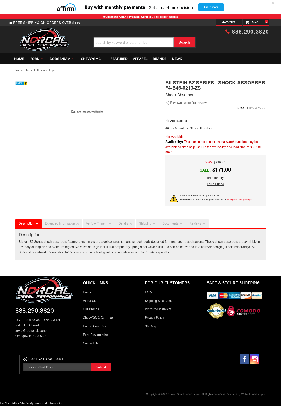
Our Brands (91, 309)
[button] (144, 42)
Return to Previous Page (40, 70)
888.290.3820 (249, 31)
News (177, 59)
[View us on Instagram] (254, 359)
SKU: (240, 108)
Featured (119, 59)
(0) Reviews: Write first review (186, 102)
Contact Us (90, 343)
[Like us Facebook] (244, 359)
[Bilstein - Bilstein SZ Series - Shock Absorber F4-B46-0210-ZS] (21, 84)
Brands (159, 59)
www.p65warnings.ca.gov (240, 199)
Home (19, 59)
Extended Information (60, 223)
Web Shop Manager (253, 394)
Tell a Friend (215, 184)
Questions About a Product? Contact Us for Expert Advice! (142, 17)
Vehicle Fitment (96, 223)
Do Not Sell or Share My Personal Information (31, 403)
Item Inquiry (215, 178)
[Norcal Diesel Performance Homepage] (44, 31)
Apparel (140, 59)
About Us (89, 300)
